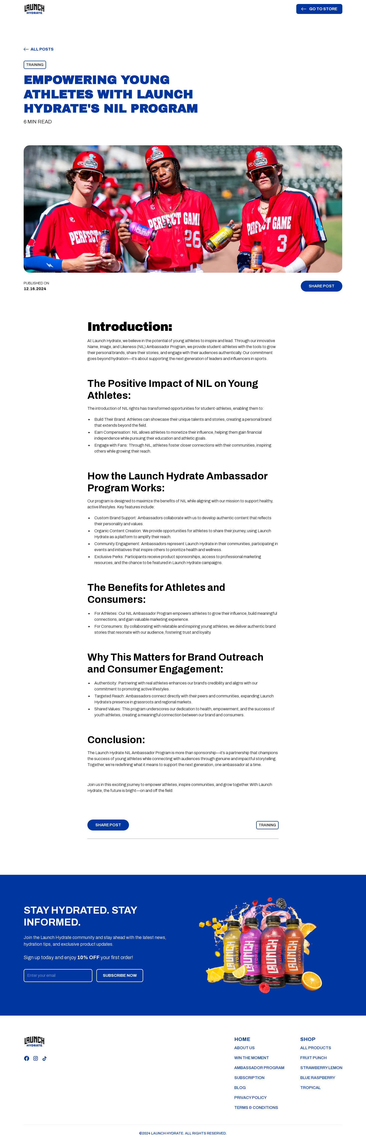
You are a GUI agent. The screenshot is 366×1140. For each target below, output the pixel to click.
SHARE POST (321, 286)
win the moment (251, 1058)
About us (244, 1048)
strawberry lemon (321, 1068)
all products (315, 1048)
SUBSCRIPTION (249, 1078)
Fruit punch (313, 1058)
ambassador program (259, 1068)
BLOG (240, 1088)
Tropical (310, 1088)
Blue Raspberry (317, 1078)
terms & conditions (256, 1107)
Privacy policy (250, 1097)
